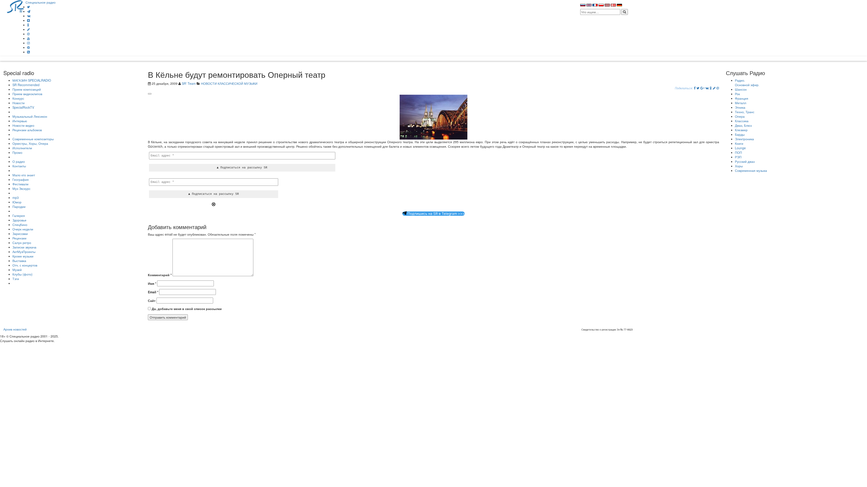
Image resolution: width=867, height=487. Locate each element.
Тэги (15, 278)
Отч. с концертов (24, 265)
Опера (740, 116)
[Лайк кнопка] (149, 93)
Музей (17, 269)
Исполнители (22, 148)
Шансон (741, 89)
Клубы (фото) (22, 274)
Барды (740, 134)
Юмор (16, 202)
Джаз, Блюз (743, 125)
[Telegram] (28, 11)
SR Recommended (26, 85)
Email (153, 292)
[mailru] (28, 34)
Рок (737, 94)
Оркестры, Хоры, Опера (30, 143)
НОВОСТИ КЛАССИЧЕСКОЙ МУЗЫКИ (229, 83)
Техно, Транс (744, 112)
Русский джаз (745, 161)
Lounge (740, 148)
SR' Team (189, 83)
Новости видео (23, 125)
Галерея (18, 215)
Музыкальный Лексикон (29, 116)
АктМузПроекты (23, 251)
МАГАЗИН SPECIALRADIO (31, 80)
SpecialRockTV (23, 107)
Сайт (152, 300)
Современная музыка (751, 170)
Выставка (19, 260)
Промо (17, 152)
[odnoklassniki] (28, 25)
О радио (18, 161)
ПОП (738, 152)
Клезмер (741, 130)
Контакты (19, 166)
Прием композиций (26, 89)
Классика (741, 121)
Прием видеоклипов (27, 94)
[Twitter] (28, 7)
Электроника (744, 139)
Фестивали (20, 184)
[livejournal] (28, 29)
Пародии (19, 206)
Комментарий (160, 275)
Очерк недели (22, 229)
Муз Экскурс (21, 188)
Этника (740, 107)
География (20, 179)
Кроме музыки (22, 256)
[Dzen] (28, 20)
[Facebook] (695, 88)
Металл (740, 103)
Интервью (19, 121)
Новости (18, 103)
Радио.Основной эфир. (747, 82)
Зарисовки (20, 233)
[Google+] (702, 88)
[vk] (28, 16)
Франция (741, 98)
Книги (739, 143)
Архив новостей (15, 329)
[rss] (28, 52)
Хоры (739, 166)
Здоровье (19, 220)
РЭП (738, 157)
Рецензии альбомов (27, 130)
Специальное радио (41, 2)
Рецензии (19, 238)
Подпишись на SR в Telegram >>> (436, 213)
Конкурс (18, 98)
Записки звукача (24, 247)
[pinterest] (28, 47)
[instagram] (28, 43)
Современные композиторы (33, 139)
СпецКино (19, 224)
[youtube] (28, 38)
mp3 (15, 197)
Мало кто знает (23, 175)
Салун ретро (21, 242)
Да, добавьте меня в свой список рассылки (186, 308)
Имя (152, 283)
